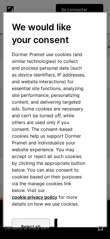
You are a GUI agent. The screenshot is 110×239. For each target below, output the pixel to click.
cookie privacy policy (34, 197)
